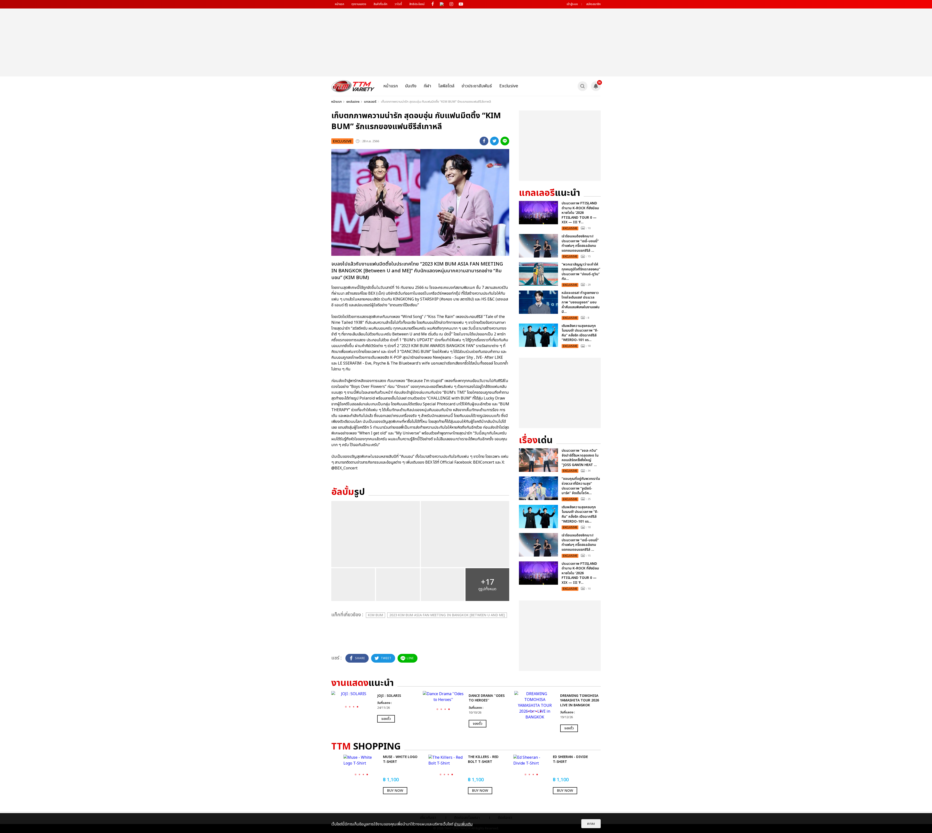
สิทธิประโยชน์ (416, 4)
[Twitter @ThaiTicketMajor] (442, 4)
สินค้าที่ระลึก (380, 4)
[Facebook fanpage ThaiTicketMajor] (432, 4)
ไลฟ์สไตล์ (446, 86)
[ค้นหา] (582, 86)
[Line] (504, 141)
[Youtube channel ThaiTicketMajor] (461, 4)
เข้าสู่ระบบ (572, 4)
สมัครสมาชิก (593, 4)
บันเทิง (410, 86)
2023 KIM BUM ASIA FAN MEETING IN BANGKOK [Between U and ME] (447, 615)
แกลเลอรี (370, 102)
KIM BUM (375, 615)
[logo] (353, 86)
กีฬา (427, 86)
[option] (374, 707)
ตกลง (591, 823)
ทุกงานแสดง (358, 4)
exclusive (352, 102)
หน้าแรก (339, 4)
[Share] (484, 141)
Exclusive (508, 86)
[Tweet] (494, 141)
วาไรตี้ (398, 4)
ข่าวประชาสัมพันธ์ (477, 86)
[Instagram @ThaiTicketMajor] (451, 4)
